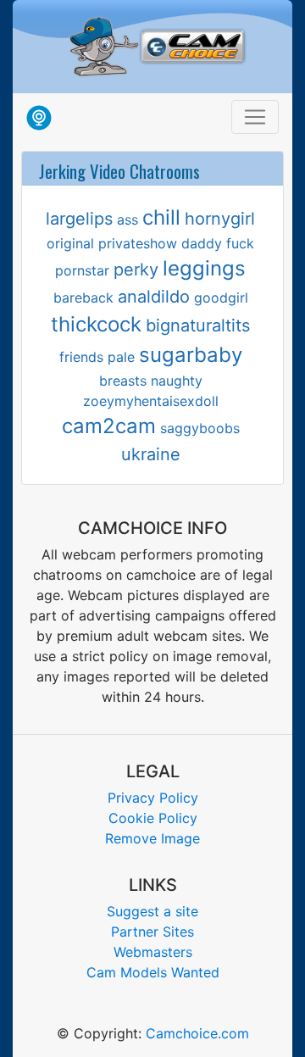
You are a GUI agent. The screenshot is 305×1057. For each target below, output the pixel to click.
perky (136, 269)
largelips (79, 219)
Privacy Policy (153, 797)
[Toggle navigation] (255, 117)
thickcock (96, 324)
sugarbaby (190, 354)
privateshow (137, 243)
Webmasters (153, 951)
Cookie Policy (152, 817)
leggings (204, 268)
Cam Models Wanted (152, 972)
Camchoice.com (197, 1033)
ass (127, 219)
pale (121, 356)
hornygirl (220, 219)
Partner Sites (152, 931)
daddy (201, 243)
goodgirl (221, 297)
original (70, 243)
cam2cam (109, 426)
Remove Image (152, 838)
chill (161, 217)
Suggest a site (152, 911)
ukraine (150, 454)
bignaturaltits (198, 325)
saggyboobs (200, 428)
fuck (240, 243)
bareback (83, 297)
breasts (123, 380)
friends (81, 356)
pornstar (82, 270)
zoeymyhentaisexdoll (151, 400)
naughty (176, 380)
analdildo (154, 297)
